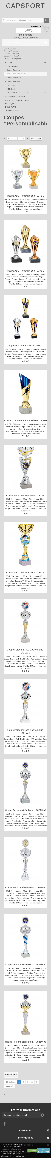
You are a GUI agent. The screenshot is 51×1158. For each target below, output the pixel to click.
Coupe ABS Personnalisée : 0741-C (25, 345)
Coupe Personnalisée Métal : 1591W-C (25, 964)
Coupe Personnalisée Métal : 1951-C (25, 495)
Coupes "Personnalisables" (16, 74)
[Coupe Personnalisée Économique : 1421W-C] (25, 623)
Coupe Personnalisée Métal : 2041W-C (25, 1042)
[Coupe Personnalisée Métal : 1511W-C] (25, 860)
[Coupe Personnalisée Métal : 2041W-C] (25, 1015)
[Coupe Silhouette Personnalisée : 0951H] (25, 393)
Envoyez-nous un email (25, 37)
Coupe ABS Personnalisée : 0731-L (25, 270)
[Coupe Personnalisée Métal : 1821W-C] (25, 783)
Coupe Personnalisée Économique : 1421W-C (25, 651)
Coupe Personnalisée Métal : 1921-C (25, 572)
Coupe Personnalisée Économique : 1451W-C (25, 731)
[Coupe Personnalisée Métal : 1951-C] (25, 468)
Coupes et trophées (13, 59)
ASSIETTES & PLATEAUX (15, 97)
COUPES (9, 62)
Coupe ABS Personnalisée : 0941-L (25, 196)
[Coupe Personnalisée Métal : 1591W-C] (25, 937)
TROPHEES (10, 85)
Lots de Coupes (10, 49)
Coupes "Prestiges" (11, 56)
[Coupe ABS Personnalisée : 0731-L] (25, 244)
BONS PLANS (10, 107)
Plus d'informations (43, 1150)
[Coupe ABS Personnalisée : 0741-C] (25, 318)
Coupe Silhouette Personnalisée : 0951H (25, 420)
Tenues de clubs (11, 110)
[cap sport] (25, 8)
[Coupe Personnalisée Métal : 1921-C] (25, 545)
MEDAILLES (11, 89)
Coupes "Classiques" (12, 54)
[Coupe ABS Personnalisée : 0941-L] (25, 169)
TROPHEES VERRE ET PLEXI (17, 93)
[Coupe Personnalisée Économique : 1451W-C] (25, 703)
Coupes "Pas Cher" (11, 51)
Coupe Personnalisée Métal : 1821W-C (25, 810)
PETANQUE (10, 104)
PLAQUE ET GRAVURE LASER (17, 100)
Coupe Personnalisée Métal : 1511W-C (25, 887)
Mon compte (25, 34)
